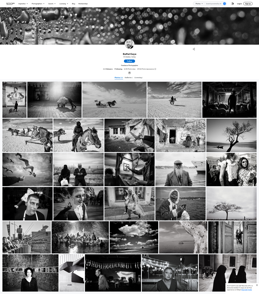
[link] (14, 100)
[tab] (119, 77)
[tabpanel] (129, 186)
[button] (224, 3)
